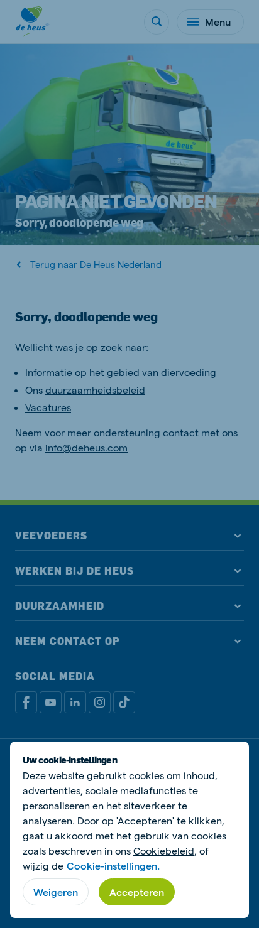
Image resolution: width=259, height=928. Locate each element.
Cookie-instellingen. (113, 865)
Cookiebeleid (163, 850)
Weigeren (55, 892)
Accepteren (136, 892)
